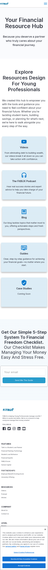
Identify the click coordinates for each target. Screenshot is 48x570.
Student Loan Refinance (9, 454)
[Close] (45, 529)
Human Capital (6, 465)
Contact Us (5, 514)
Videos (3, 490)
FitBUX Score (5, 461)
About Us (4, 510)
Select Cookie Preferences (24, 552)
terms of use (25, 546)
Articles (3, 497)
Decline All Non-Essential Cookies (24, 559)
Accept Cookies (24, 566)
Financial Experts (7, 458)
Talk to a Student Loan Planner (11, 447)
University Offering (7, 477)
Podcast (4, 494)
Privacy (3, 526)
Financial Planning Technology (11, 451)
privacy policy (11, 546)
